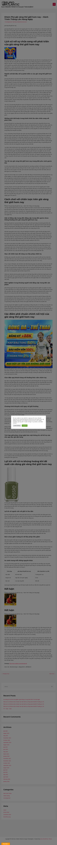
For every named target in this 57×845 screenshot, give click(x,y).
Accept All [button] (25, 425)
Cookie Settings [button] (17, 425)
